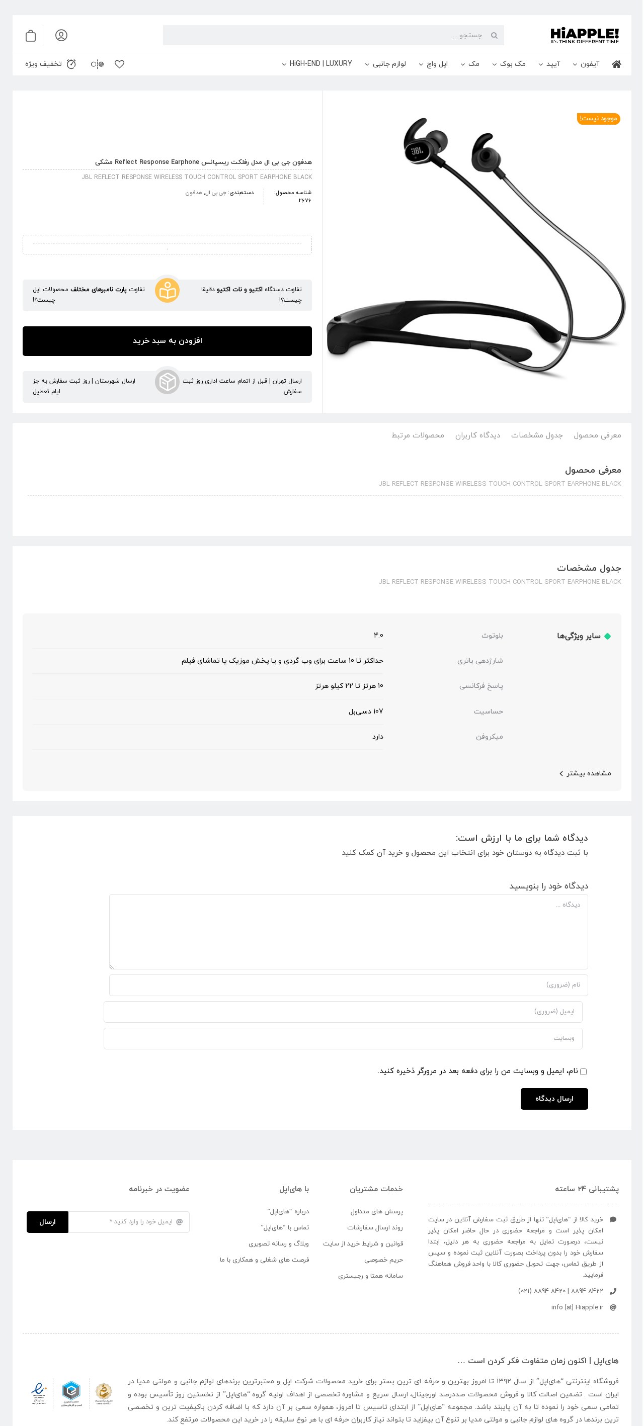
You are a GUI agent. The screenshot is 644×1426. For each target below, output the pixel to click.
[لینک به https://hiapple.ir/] (565, 35)
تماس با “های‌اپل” (285, 1227)
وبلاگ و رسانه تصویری (279, 1244)
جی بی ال (215, 193)
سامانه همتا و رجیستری (370, 1276)
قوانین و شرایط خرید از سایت (363, 1244)
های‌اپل (549, 1381)
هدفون (194, 193)
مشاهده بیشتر (589, 773)
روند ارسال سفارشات (375, 1227)
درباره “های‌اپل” (288, 1211)
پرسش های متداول (377, 1211)
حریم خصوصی (383, 1260)
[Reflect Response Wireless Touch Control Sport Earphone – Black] (477, 253)
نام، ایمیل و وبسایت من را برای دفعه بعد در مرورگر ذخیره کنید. (478, 1071)
